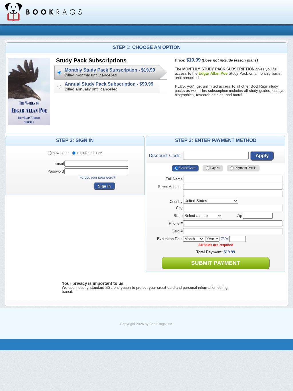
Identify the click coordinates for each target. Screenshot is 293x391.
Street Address (170, 187)
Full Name (174, 179)
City (179, 208)
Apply (262, 155)
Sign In (104, 186)
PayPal (214, 168)
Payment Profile (245, 168)
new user (60, 153)
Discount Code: (166, 155)
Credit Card (187, 168)
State (178, 216)
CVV (224, 239)
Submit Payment (215, 263)
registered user (89, 153)
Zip (239, 216)
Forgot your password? (97, 177)
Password (55, 171)
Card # (177, 231)
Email (59, 163)
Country (176, 202)
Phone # (176, 223)
